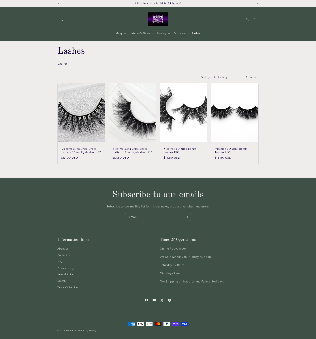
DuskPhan (71, 330)
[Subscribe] (187, 217)
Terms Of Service (67, 287)
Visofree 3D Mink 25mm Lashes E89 (180, 150)
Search (61, 281)
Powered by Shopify (86, 330)
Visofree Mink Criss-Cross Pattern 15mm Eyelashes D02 (81, 150)
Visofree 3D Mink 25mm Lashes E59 (231, 150)
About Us (63, 248)
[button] (61, 19)
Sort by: (205, 77)
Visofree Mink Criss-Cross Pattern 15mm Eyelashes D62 (132, 150)
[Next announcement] (257, 3)
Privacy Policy (65, 268)
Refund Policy (65, 274)
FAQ (60, 261)
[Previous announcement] (59, 3)
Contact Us (64, 255)
